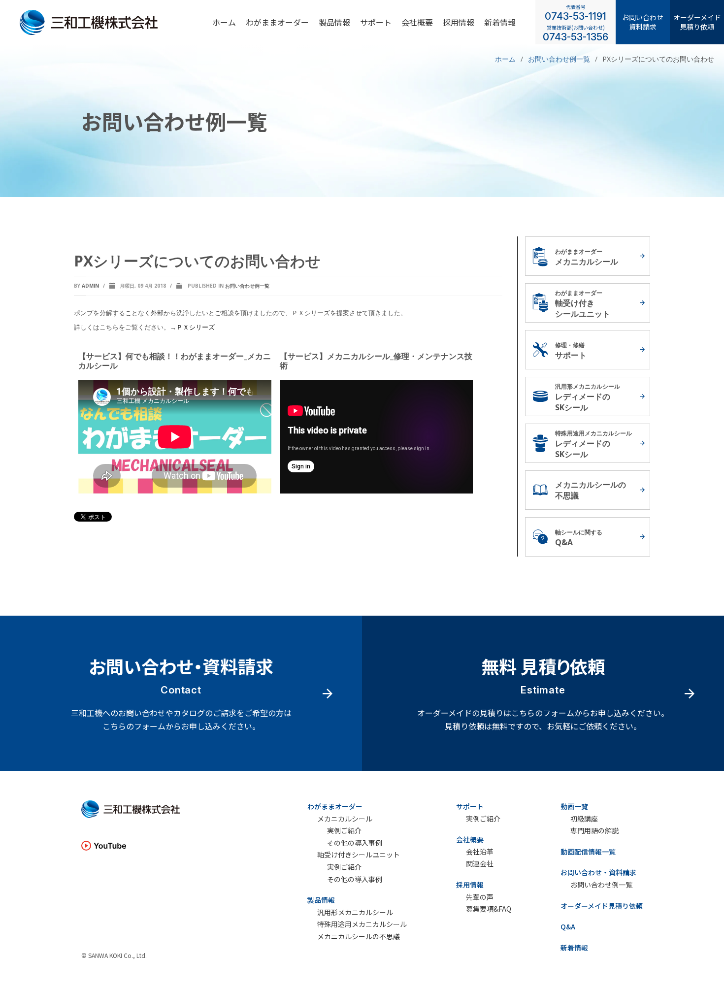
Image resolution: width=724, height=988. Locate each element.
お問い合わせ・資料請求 (598, 872)
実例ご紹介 (344, 830)
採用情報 (470, 884)
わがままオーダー (277, 22)
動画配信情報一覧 (588, 851)
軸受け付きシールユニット (358, 854)
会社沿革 (480, 851)
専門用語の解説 (594, 830)
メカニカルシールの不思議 (358, 936)
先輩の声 (480, 897)
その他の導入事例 (354, 843)
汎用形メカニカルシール (355, 912)
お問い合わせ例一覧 (247, 285)
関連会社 (480, 863)
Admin (90, 285)
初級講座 (584, 818)
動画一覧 (574, 806)
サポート (376, 22)
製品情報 (334, 22)
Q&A (567, 926)
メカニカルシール (344, 818)
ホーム (224, 22)
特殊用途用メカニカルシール (362, 924)
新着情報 (500, 22)
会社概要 (417, 22)
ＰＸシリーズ (195, 327)
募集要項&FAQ (488, 909)
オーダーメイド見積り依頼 (697, 22)
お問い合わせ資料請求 (642, 22)
